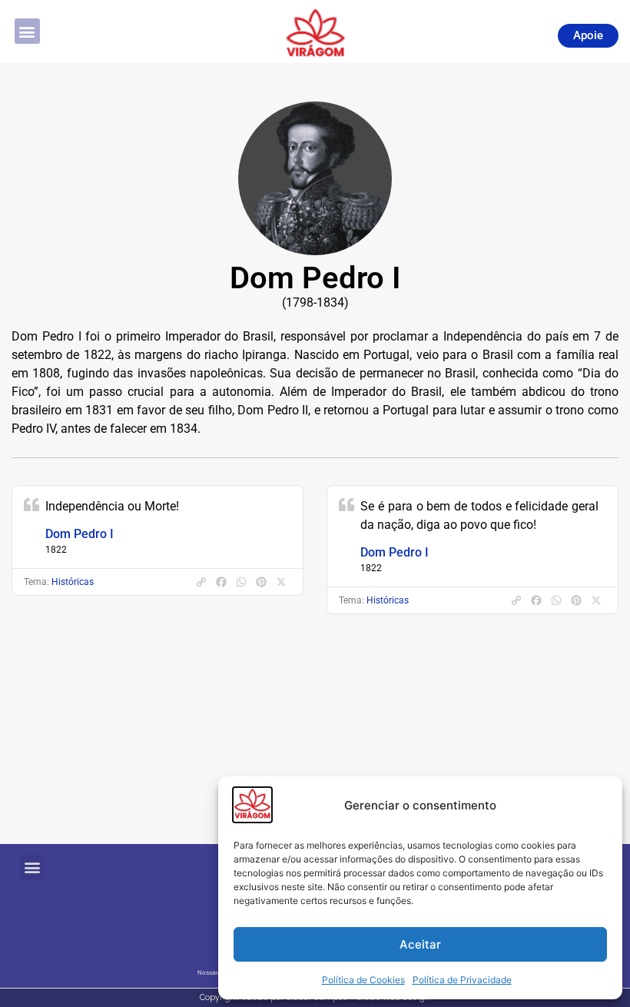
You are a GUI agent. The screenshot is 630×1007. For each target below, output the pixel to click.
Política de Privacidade (462, 979)
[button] (27, 31)
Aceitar (420, 944)
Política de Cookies (363, 979)
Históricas (72, 582)
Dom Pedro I (79, 534)
